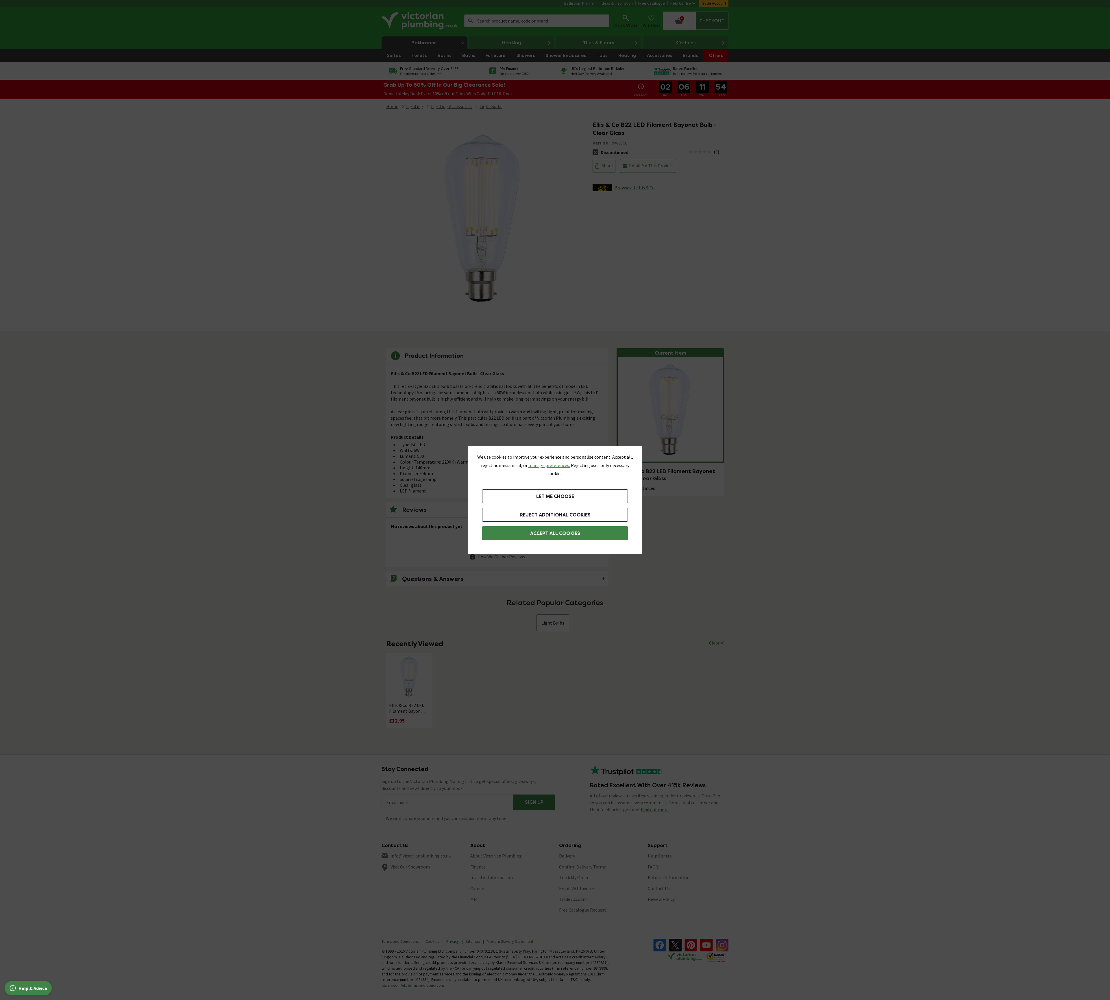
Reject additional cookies (555, 515)
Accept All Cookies (555, 533)
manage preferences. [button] (549, 465)
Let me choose (555, 496)
